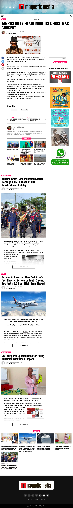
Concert (17, 114)
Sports (38, 16)
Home (7, 16)
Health (28, 16)
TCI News (44, 16)
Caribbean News (21, 16)
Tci (27, 114)
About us (30, 499)
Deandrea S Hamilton (11, 33)
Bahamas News (13, 16)
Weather (65, 16)
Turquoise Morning (52, 16)
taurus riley (23, 114)
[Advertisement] (58, 45)
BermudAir (25, 332)
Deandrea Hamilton (11, 190)
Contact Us (42, 499)
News (33, 16)
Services (36, 499)
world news (36, 19)
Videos (59, 16)
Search (50, 57)
